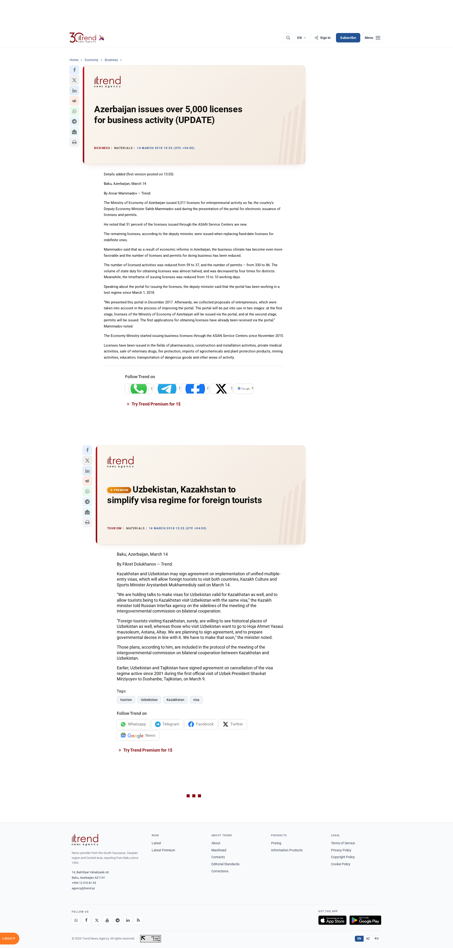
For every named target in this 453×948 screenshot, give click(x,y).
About (215, 843)
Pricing (276, 843)
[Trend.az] (87, 38)
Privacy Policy (341, 850)
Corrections (219, 871)
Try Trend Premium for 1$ (155, 404)
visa (196, 700)
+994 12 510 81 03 (84, 883)
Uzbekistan (149, 700)
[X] (96, 920)
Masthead (218, 850)
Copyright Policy (343, 857)
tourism (126, 700)
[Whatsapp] (76, 920)
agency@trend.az (83, 888)
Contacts (218, 857)
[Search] (288, 37)
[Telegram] (117, 920)
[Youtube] (107, 920)
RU (377, 938)
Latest (156, 843)
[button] (74, 70)
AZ (368, 938)
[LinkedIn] (128, 920)
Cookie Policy (340, 864)
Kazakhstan (175, 700)
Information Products (287, 850)
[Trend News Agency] (85, 840)
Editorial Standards (225, 864)
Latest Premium (163, 850)
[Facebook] (86, 920)
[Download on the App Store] (332, 920)
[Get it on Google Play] (365, 920)
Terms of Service (343, 843)
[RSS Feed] (138, 920)
